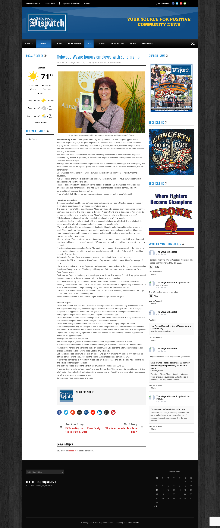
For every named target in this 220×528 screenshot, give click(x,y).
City (89, 43)
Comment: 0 (114, 62)
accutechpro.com (131, 522)
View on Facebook (155, 271)
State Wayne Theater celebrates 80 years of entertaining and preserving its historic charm (170, 365)
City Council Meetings (71, 3)
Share (153, 274)
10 (157, 489)
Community (43, 43)
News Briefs (147, 43)
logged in (72, 450)
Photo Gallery (117, 43)
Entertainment (74, 43)
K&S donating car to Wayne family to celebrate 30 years (82, 430)
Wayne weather (41, 122)
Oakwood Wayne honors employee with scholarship (98, 56)
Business (29, 43)
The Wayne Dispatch (166, 251)
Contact (87, 3)
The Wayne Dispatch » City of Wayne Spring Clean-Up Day (171, 327)
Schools (58, 43)
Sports (133, 43)
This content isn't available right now (168, 408)
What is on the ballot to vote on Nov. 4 (121, 430)
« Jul (156, 506)
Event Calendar (50, 3)
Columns (101, 43)
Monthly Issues (33, 3)
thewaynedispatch (96, 62)
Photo (156, 266)
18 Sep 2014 (74, 62)
